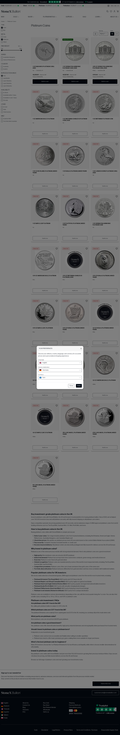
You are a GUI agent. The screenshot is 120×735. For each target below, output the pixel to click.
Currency (41, 374)
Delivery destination (43, 367)
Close (71, 386)
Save (79, 386)
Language (41, 360)
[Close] (81, 348)
